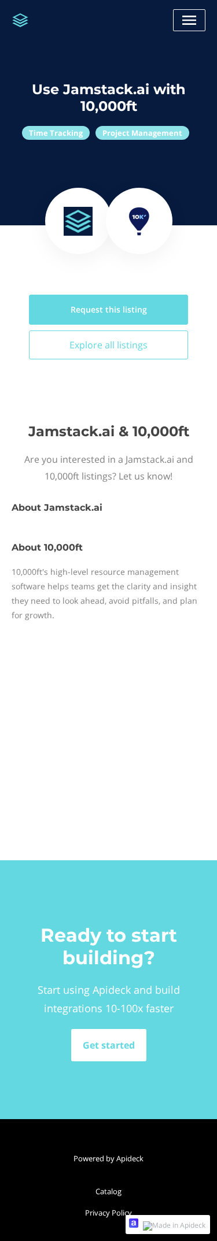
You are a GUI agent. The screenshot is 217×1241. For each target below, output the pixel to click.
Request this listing (109, 309)
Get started (109, 1045)
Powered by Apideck (108, 1158)
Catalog (108, 1191)
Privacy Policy (108, 1212)
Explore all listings (108, 345)
